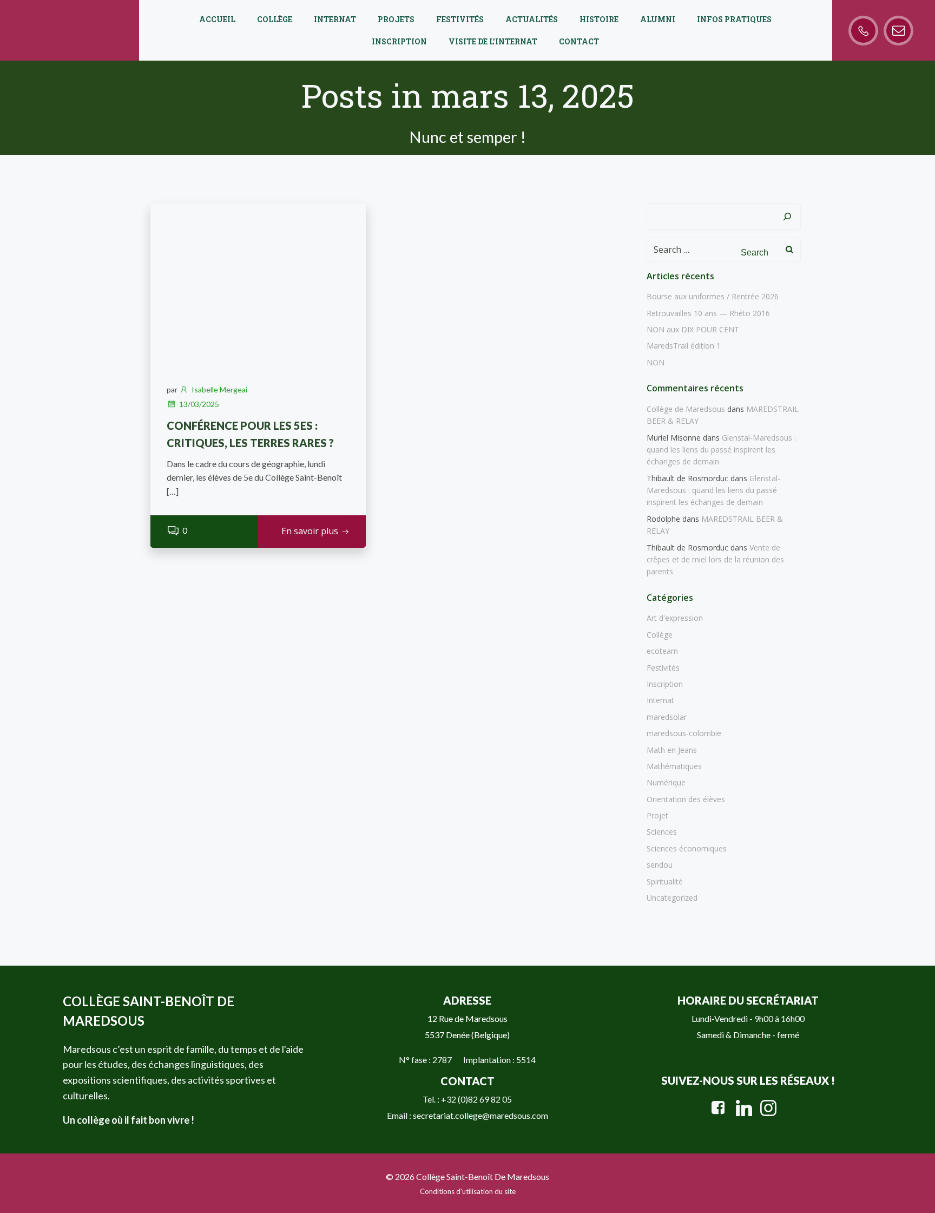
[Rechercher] (787, 216)
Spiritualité (665, 881)
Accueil (217, 19)
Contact (579, 41)
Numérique (666, 782)
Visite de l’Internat (493, 41)
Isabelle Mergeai (219, 389)
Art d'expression (675, 618)
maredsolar (667, 717)
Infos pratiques (734, 19)
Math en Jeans (672, 750)
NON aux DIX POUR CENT (693, 329)
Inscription (399, 41)
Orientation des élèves (686, 799)
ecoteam (662, 651)
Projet (657, 815)
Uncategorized (672, 898)
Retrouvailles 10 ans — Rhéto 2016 (708, 313)
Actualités (531, 19)
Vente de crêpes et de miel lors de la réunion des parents (715, 559)
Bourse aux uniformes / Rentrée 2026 (713, 296)
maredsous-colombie (684, 733)
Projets (396, 19)
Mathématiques (674, 766)
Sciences (662, 832)
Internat (335, 19)
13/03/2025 (199, 404)
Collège (274, 19)
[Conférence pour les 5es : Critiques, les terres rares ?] (258, 283)
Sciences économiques (687, 848)
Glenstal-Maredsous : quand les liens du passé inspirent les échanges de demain (721, 449)
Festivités (460, 19)
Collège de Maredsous (686, 409)
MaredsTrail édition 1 (684, 345)
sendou (660, 865)
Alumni (657, 19)
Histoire (599, 19)
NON (655, 362)
